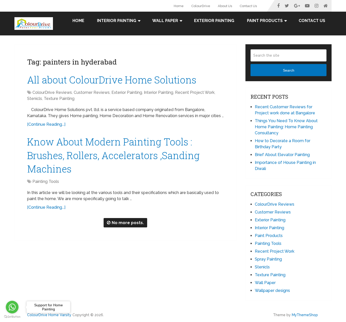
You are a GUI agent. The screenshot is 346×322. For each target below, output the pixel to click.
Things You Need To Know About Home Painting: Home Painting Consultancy (286, 126)
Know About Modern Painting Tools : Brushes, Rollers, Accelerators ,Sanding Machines (113, 155)
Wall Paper (165, 20)
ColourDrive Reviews (52, 92)
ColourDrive (200, 6)
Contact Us (248, 6)
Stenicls (34, 98)
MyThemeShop (305, 315)
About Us (225, 6)
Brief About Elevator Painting (282, 154)
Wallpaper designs (272, 290)
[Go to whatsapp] (12, 307)
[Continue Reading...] (46, 124)
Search (288, 70)
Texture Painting (59, 98)
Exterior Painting (214, 20)
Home (179, 6)
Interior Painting (116, 20)
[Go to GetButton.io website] (12, 316)
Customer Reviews (92, 92)
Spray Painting (268, 259)
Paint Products (265, 20)
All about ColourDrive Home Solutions (111, 79)
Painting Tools (45, 181)
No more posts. (128, 222)
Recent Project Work (195, 92)
